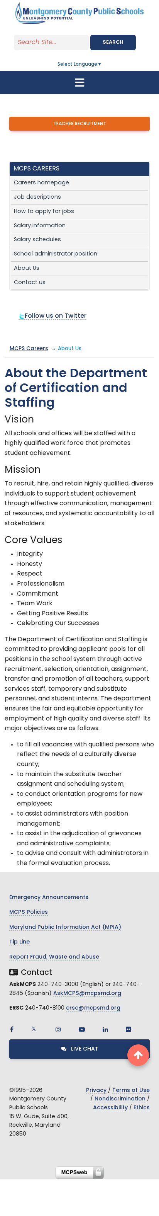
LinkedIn (105, 1029)
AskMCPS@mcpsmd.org (87, 993)
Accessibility (110, 1108)
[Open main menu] (79, 83)
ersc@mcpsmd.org (93, 1008)
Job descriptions (37, 197)
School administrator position (55, 254)
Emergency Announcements (48, 898)
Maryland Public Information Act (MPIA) (65, 927)
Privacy (96, 1090)
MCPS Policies (28, 912)
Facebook (12, 1029)
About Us (26, 268)
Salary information (40, 226)
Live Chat (83, 1049)
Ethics (142, 1108)
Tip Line (19, 942)
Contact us (30, 283)
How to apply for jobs (44, 212)
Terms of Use (131, 1090)
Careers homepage (41, 183)
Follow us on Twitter (55, 316)
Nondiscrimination (120, 1099)
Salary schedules (37, 240)
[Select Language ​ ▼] (102, 64)
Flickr (128, 1029)
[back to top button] (138, 1055)
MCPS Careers (29, 348)
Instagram (58, 1029)
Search (113, 42)
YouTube (82, 1029)
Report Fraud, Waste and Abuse (54, 957)
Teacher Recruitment (79, 124)
